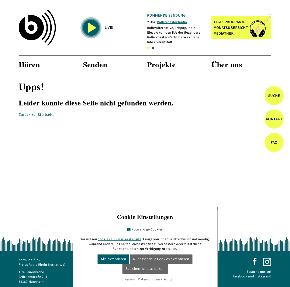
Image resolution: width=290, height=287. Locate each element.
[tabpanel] (177, 28)
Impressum (126, 279)
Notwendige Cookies (147, 230)
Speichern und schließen (145, 268)
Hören (29, 64)
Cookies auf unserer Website (119, 239)
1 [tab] (148, 48)
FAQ (274, 142)
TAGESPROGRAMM (229, 22)
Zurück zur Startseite (36, 114)
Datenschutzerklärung (155, 279)
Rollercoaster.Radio (172, 22)
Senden (95, 64)
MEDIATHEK (224, 33)
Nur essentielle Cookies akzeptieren (161, 259)
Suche (274, 95)
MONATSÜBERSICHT (231, 27)
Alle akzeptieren (113, 259)
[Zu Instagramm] (267, 261)
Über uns (226, 64)
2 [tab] (153, 48)
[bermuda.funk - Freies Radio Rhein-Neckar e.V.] (37, 28)
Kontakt (274, 119)
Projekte (161, 64)
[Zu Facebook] (254, 261)
